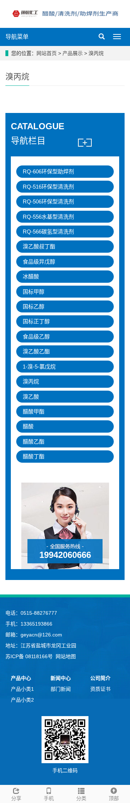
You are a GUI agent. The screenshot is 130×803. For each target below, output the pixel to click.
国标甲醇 (33, 292)
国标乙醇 (33, 306)
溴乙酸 (31, 397)
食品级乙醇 (36, 336)
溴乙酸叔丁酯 (39, 246)
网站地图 (66, 656)
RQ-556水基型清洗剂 (48, 217)
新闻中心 (61, 678)
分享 (16, 798)
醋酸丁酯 (33, 456)
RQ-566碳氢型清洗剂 (48, 231)
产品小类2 (22, 700)
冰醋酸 (31, 276)
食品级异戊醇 (39, 261)
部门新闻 (61, 689)
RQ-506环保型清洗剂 (48, 201)
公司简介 (100, 678)
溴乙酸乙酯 (36, 351)
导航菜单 (17, 37)
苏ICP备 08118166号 (29, 656)
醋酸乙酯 (33, 441)
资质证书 (100, 689)
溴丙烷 (95, 53)
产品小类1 (22, 689)
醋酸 (28, 426)
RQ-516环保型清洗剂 (48, 187)
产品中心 (21, 678)
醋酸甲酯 (33, 411)
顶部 (114, 798)
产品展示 (73, 53)
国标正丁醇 (36, 321)
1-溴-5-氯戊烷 (39, 366)
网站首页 (46, 53)
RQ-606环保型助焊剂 (48, 171)
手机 (49, 798)
